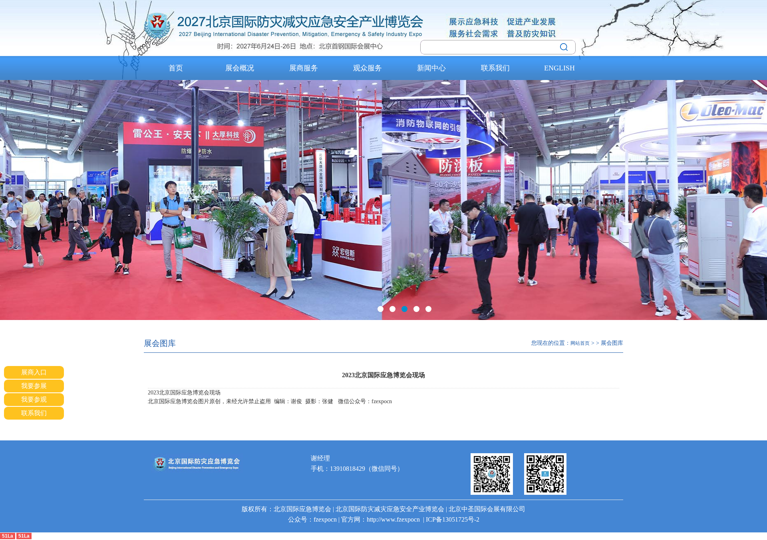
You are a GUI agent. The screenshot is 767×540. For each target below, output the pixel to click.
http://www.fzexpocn (393, 519)
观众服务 (367, 68)
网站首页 (580, 343)
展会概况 (239, 68)
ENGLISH (559, 68)
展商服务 (303, 68)
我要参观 (34, 399)
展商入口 (34, 372)
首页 (176, 68)
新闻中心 (431, 68)
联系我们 (495, 68)
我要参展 (34, 385)
